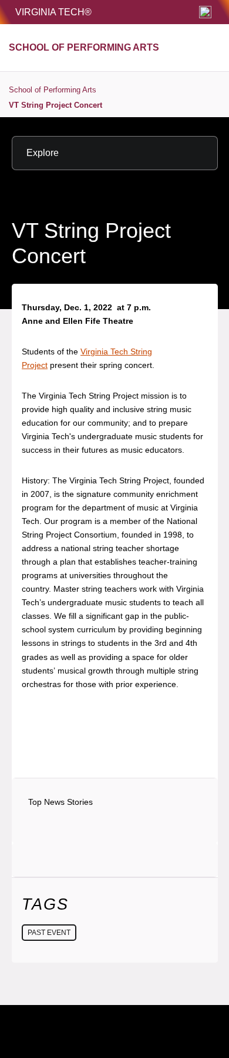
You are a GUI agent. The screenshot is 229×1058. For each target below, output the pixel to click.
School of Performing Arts (52, 89)
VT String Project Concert (55, 105)
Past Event (49, 932)
